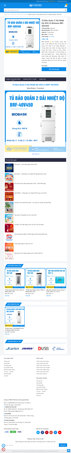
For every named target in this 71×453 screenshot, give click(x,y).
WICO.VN (56, 451)
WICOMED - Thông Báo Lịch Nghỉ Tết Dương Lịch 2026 (30, 193)
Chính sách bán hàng (42, 361)
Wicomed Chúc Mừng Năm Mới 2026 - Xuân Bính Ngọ (30, 183)
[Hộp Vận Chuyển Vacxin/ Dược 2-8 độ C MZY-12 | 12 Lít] (56, 278)
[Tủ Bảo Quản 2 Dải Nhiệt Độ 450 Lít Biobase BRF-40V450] (35, 121)
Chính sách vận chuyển (43, 367)
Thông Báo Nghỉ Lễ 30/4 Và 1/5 (23, 243)
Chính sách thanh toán (42, 365)
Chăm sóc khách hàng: (45, 1)
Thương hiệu (7, 365)
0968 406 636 (12, 409)
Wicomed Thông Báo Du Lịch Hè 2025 (25, 215)
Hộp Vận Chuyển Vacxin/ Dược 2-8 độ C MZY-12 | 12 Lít (56, 290)
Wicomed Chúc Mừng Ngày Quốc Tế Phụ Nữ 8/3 (28, 253)
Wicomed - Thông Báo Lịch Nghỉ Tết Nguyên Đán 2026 (30, 174)
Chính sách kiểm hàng (42, 369)
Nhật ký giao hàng (9, 369)
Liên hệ (6, 376)
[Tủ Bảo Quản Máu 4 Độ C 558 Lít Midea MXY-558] (35, 278)
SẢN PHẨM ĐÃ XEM (13, 304)
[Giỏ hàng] (65, 6)
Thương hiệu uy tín (14, 341)
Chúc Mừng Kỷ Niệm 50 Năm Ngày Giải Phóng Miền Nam (30, 234)
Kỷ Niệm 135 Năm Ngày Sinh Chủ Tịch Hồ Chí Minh (29, 224)
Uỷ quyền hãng (8, 367)
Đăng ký (63, 445)
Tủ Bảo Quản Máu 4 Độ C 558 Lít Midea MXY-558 (35, 290)
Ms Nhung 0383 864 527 (25, 409)
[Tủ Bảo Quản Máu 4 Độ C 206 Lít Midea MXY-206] (15, 278)
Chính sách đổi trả (41, 373)
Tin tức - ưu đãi (8, 371)
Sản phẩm (7, 363)
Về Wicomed (7, 373)
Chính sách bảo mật (42, 363)
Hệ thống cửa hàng (62, 1)
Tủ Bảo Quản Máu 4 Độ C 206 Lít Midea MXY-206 (14, 290)
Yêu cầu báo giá (54, 69)
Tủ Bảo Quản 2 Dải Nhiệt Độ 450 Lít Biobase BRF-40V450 (14, 329)
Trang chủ (7, 361)
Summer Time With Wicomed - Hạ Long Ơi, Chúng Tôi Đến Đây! (32, 202)
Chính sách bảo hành (42, 371)
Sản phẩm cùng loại (14, 265)
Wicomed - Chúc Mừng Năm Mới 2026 (25, 164)
